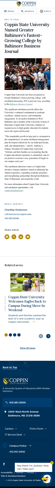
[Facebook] (7, 236)
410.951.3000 (17, 402)
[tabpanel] (27, 300)
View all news (27, 348)
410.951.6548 (12, 218)
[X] (13, 236)
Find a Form (36, 428)
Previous (41, 336)
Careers (9, 428)
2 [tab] (10, 335)
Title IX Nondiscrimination (13, 476)
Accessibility (7, 472)
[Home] (26, 4)
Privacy (30, 472)
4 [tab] (19, 335)
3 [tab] (14, 335)
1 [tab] (6, 335)
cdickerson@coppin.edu (18, 214)
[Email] (27, 236)
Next (48, 336)
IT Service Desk (13, 434)
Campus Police (18, 445)
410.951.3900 (17, 451)
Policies (19, 472)
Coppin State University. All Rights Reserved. (31, 480)
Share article (12, 230)
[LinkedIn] (20, 236)
